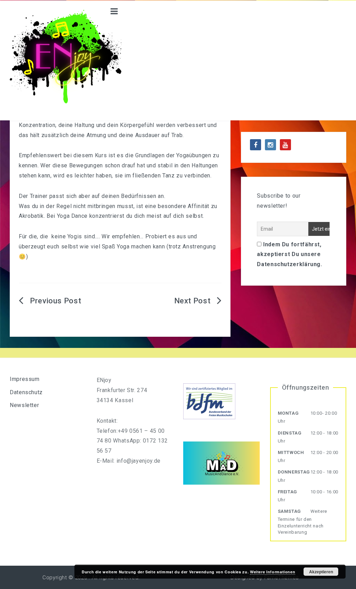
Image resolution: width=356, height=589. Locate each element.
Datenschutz (26, 392)
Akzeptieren (321, 571)
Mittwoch (291, 452)
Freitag (287, 491)
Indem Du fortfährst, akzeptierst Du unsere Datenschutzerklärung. (289, 254)
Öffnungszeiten (305, 387)
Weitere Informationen (272, 571)
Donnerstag (294, 472)
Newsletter (24, 405)
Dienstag (290, 433)
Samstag (289, 511)
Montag (288, 413)
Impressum (25, 379)
